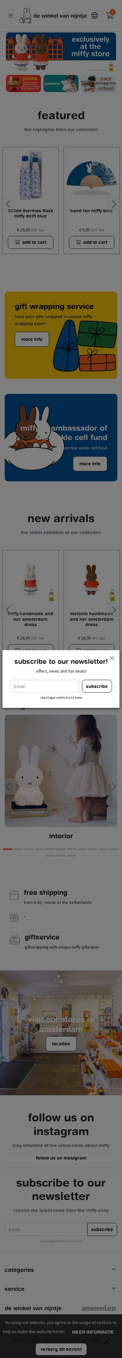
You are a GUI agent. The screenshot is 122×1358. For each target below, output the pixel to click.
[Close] (111, 658)
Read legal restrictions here (61, 697)
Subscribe (97, 686)
